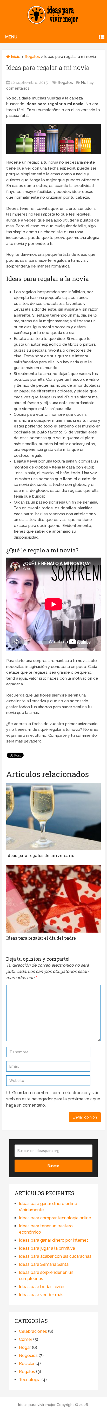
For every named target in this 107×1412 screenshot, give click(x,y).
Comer (25, 1339)
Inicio (15, 56)
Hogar (25, 1347)
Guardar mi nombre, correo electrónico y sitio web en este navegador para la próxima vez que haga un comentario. (53, 1099)
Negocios (28, 1355)
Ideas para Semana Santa (44, 1264)
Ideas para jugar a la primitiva (47, 1248)
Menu (11, 37)
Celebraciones (33, 1331)
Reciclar (27, 1363)
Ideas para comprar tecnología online (55, 1217)
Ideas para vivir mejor (37, 1405)
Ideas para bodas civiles (42, 1286)
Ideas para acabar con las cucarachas (55, 1256)
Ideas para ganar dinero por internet (53, 1240)
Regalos (32, 56)
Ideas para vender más (41, 1294)
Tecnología (30, 1379)
